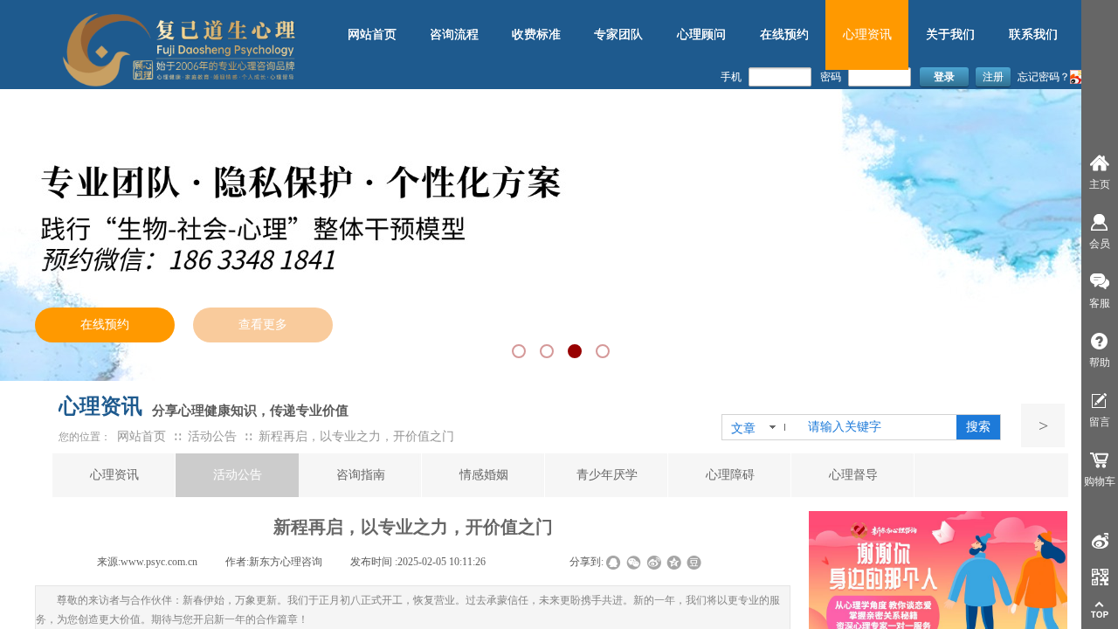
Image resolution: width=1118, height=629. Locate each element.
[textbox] (878, 427)
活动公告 (212, 436)
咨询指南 (360, 474)
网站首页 (141, 436)
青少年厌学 (607, 474)
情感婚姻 (483, 474)
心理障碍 (730, 474)
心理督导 (853, 474)
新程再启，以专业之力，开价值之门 (356, 436)
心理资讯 (114, 474)
